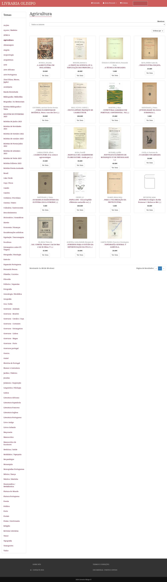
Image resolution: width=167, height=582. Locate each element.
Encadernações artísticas (13, 232)
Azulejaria (8, 87)
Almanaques (9, 45)
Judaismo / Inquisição (12, 383)
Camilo (6, 188)
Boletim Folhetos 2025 (12, 163)
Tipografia (8, 541)
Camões (7, 193)
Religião (7, 526)
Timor (6, 536)
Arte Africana (9, 69)
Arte (5, 65)
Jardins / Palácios (10, 373)
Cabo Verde (8, 178)
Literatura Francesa (11, 407)
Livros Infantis (10, 427)
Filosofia (7, 279)
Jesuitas (7, 378)
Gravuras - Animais (11, 309)
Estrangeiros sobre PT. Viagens (13, 248)
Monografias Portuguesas (14, 469)
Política (7, 506)
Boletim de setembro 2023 (12, 152)
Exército (7, 259)
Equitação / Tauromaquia (14, 237)
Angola (6, 50)
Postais (6, 516)
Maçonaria (8, 432)
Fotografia (8, 289)
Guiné (6, 358)
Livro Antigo (9, 422)
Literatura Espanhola (12, 402)
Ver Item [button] (45, 75)
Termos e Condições (100, 564)
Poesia (6, 501)
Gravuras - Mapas (11, 338)
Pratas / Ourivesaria (12, 521)
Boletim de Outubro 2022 (14, 134)
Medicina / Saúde (10, 449)
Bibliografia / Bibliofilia (13, 97)
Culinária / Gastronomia (13, 208)
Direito (6, 222)
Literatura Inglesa (11, 412)
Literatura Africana (11, 397)
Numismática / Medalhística (9, 485)
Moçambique (9, 459)
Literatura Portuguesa (12, 417)
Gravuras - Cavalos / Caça (14, 318)
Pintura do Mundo (11, 491)
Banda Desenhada (11, 92)
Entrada (96, 3)
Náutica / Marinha (11, 479)
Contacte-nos (38, 570)
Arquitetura (8, 60)
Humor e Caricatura (12, 368)
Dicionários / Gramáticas (13, 217)
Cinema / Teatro (10, 203)
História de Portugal (12, 363)
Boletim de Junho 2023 (13, 121)
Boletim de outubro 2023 (14, 138)
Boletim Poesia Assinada (13, 168)
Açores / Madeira (10, 30)
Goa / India (8, 304)
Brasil (6, 173)
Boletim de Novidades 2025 (12, 127)
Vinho (6, 550)
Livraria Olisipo (18, 3)
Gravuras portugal (11, 348)
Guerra (6, 353)
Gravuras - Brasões (11, 314)
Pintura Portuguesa (11, 496)
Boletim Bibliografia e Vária (12, 107)
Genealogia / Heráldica (13, 294)
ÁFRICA (7, 35)
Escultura (7, 242)
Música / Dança (10, 474)
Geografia (7, 299)
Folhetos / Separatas (12, 284)
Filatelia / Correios (11, 274)
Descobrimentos (10, 212)
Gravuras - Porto (10, 343)
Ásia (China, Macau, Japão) (12, 80)
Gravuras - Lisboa (11, 333)
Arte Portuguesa (10, 74)
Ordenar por (157, 31)
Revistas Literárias (11, 531)
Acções (6, 25)
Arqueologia (9, 55)
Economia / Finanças (12, 227)
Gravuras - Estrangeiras (13, 328)
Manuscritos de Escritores (10, 443)
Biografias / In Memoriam (14, 101)
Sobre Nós (36, 564)
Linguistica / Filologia (12, 388)
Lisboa (6, 393)
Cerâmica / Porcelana (12, 198)
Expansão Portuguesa (12, 264)
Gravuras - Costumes (12, 323)
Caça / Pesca (8, 183)
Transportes (8, 545)
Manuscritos (9, 437)
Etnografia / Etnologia (12, 254)
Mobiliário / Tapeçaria (12, 454)
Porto (6, 511)
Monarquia (8, 464)
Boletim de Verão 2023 (12, 158)
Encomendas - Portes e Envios (104, 570)
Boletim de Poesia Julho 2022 (13, 144)
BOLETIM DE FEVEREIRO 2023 (14, 115)
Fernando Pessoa (10, 269)
